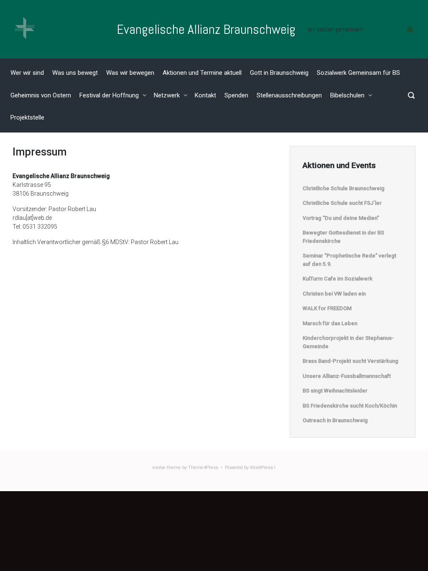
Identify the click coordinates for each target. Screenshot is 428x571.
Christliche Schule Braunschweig (344, 188)
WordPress (261, 467)
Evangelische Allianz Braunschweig (206, 29)
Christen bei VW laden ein (334, 294)
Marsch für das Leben (330, 323)
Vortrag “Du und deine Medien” (341, 218)
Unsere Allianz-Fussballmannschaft (347, 376)
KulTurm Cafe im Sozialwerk (337, 278)
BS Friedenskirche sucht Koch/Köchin (350, 406)
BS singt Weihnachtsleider (335, 390)
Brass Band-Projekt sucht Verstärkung (350, 361)
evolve (159, 467)
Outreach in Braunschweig (335, 420)
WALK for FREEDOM (327, 308)
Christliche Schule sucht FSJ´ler (342, 203)
